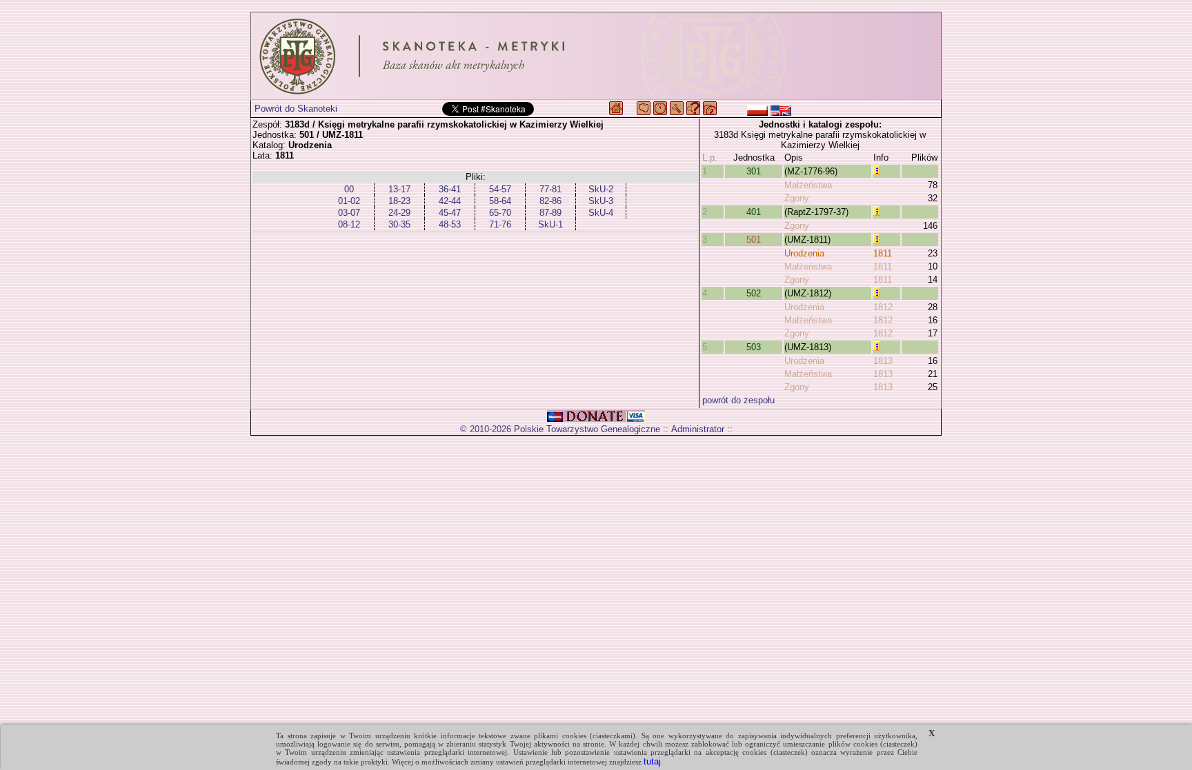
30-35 (399, 224)
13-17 (399, 189)
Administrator (697, 429)
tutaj (652, 761)
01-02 (349, 201)
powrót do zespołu (738, 400)
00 (349, 189)
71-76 (500, 224)
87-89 (550, 212)
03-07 (349, 212)
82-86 (550, 201)
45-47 (450, 212)
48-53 (450, 224)
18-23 (399, 201)
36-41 (450, 189)
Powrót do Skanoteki (296, 108)
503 (753, 347)
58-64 (500, 201)
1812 (883, 307)
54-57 (500, 189)
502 (753, 293)
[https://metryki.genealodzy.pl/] (596, 55)
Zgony (796, 198)
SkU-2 (600, 189)
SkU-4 (600, 212)
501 (753, 239)
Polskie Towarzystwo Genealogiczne (587, 429)
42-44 (450, 201)
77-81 (550, 189)
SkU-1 (550, 224)
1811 (882, 253)
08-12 (349, 224)
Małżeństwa (808, 185)
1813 (883, 361)
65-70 (500, 212)
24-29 (399, 212)
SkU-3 (600, 201)
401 (753, 212)
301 (753, 171)
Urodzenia (804, 253)
